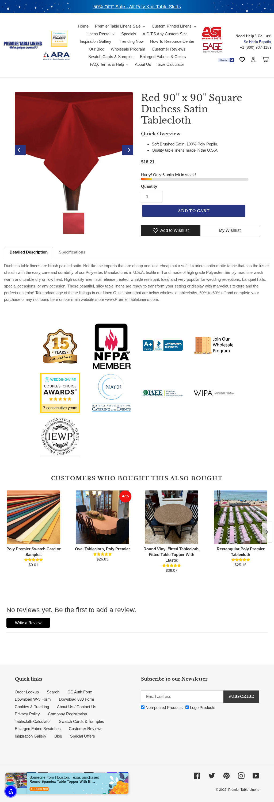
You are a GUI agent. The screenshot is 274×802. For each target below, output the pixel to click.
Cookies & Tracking (32, 706)
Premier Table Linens (243, 790)
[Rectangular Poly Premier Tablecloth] (240, 517)
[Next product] (267, 532)
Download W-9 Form (33, 699)
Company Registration (67, 714)
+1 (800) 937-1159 (256, 47)
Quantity (149, 186)
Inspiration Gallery (30, 736)
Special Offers (82, 736)
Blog (58, 736)
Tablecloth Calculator (33, 721)
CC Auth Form (80, 692)
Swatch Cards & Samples (81, 721)
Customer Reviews (85, 728)
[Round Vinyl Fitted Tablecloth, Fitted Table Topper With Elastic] (171, 517)
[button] (10, 791)
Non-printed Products (163, 707)
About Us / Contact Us (76, 706)
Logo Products (202, 707)
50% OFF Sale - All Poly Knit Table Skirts (137, 6)
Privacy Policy (27, 714)
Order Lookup (27, 692)
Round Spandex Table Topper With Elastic (62, 781)
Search (53, 692)
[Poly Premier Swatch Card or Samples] (33, 517)
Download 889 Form (76, 699)
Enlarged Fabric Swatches (38, 728)
